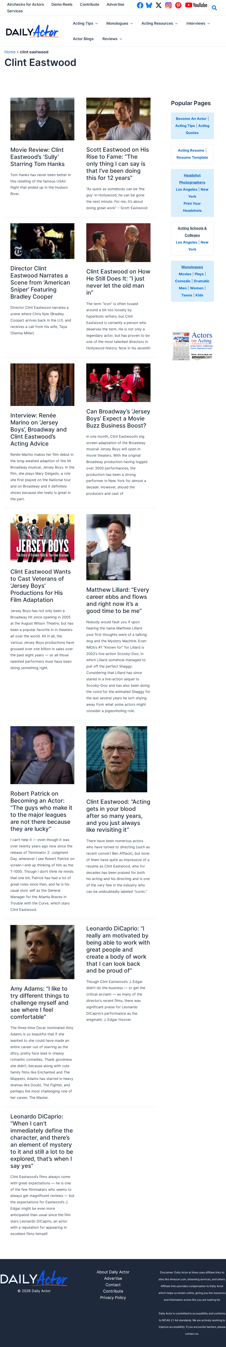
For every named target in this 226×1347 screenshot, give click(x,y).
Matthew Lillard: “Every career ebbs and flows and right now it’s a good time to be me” (117, 600)
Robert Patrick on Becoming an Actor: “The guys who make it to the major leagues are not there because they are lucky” (41, 811)
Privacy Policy (113, 1297)
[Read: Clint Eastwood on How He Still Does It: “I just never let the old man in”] (118, 242)
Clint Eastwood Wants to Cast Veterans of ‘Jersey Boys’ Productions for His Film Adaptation (40, 585)
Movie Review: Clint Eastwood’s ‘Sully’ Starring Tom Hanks (37, 156)
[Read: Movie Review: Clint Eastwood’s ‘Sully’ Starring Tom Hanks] (42, 118)
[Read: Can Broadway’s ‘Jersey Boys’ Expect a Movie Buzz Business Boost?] (118, 382)
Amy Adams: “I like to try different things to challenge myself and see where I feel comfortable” (39, 1002)
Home (9, 52)
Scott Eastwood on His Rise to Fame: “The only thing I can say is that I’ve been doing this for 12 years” (117, 163)
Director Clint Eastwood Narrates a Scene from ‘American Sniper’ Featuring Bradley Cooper (40, 282)
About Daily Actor (113, 1272)
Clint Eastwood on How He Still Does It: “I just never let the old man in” (118, 282)
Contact (113, 1284)
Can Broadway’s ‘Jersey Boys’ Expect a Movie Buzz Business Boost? (118, 418)
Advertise (113, 1278)
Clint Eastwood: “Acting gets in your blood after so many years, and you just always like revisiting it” (118, 815)
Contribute (113, 1291)
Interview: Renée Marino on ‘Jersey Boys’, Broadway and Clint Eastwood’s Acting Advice (38, 429)
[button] (214, 8)
